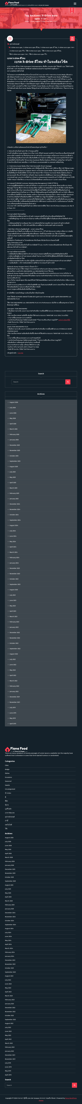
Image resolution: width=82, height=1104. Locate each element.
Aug (72, 39)
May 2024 (13, 541)
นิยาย (7, 805)
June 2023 (13, 600)
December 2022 (15, 632)
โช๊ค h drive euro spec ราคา (18, 54)
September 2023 (15, 584)
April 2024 (13, 547)
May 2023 (13, 606)
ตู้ (5, 797)
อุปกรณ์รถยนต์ (14, 44)
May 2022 (13, 670)
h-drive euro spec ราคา (66, 47)
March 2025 (13, 488)
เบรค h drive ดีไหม (16, 58)
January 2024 (14, 563)
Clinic (7, 765)
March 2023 (13, 616)
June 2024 (13, 536)
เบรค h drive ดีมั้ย (64, 320)
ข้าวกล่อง (8, 793)
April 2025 (13, 482)
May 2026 (13, 418)
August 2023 (14, 590)
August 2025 (14, 466)
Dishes (7, 773)
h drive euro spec (16, 47)
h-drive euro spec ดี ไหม (49, 47)
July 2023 (13, 595)
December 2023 (15, 568)
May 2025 (13, 477)
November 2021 (15, 702)
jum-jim (20, 353)
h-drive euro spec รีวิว (17, 51)
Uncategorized (10, 789)
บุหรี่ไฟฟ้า (8, 809)
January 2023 (14, 627)
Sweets (7, 785)
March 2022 (13, 681)
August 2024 (14, 525)
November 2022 (15, 638)
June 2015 (13, 713)
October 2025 (14, 456)
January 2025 (14, 499)
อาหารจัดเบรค (9, 813)
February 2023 (14, 622)
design (7, 769)
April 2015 (13, 724)
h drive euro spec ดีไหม (32, 47)
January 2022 (14, 691)
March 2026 (13, 429)
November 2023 (15, 574)
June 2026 (13, 413)
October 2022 (14, 643)
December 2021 (15, 697)
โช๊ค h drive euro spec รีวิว (38, 54)
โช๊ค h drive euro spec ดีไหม (51, 51)
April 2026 (13, 424)
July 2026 (13, 408)
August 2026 (14, 402)
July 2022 (13, 659)
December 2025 (15, 445)
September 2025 (15, 461)
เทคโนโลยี (8, 825)
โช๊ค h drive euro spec (33, 51)
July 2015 (13, 707)
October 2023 (14, 579)
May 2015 (13, 718)
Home (27, 21)
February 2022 (14, 686)
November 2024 (15, 509)
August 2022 (14, 654)
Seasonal (8, 781)
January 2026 (14, 440)
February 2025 (14, 493)
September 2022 (15, 649)
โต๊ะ (6, 829)
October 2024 (14, 515)
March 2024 (14, 552)
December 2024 (15, 504)
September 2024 (15, 520)
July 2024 (13, 531)
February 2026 (14, 434)
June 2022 (13, 665)
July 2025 (13, 472)
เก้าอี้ (6, 821)
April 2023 (13, 611)
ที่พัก (6, 801)
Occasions (8, 777)
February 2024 (14, 557)
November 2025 (15, 450)
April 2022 (13, 675)
